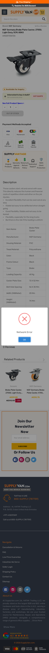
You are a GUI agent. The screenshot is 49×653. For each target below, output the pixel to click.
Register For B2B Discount (25, 6)
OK (24, 339)
